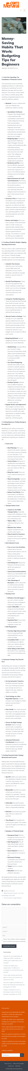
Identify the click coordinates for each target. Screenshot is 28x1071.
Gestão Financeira (9, 891)
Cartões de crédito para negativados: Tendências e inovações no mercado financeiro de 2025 (13, 1022)
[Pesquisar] (22, 1055)
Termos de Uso (7, 1063)
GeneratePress (18, 1068)
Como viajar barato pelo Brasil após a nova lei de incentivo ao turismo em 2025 (12, 977)
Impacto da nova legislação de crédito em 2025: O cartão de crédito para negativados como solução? (13, 1014)
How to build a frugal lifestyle (13, 898)
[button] (21, 10)
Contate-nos (11, 1066)
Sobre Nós (17, 1066)
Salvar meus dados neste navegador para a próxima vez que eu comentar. (14, 940)
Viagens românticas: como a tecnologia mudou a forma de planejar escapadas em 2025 (12, 992)
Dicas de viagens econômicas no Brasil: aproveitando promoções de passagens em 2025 (13, 985)
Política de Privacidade (18, 1063)
